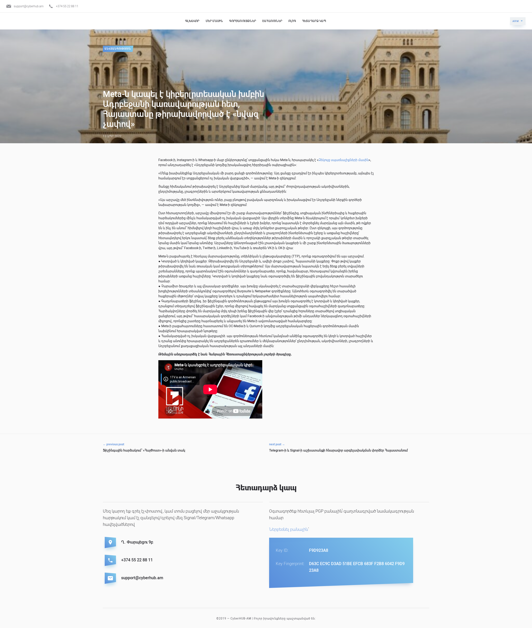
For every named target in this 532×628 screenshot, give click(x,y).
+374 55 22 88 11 (67, 6)
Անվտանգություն (118, 48)
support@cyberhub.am (28, 6)
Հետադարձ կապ (314, 21)
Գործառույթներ (242, 21)
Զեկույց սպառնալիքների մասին (344, 160)
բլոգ (292, 21)
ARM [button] (515, 21)
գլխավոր (192, 21)
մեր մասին (214, 21)
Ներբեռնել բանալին (288, 529)
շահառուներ (272, 21)
